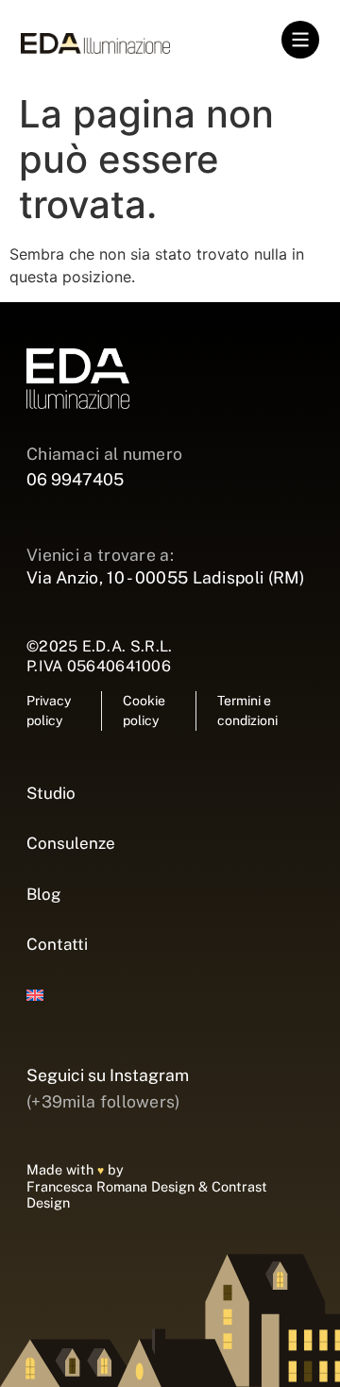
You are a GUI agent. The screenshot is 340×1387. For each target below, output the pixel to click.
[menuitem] (170, 996)
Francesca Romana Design (110, 1186)
